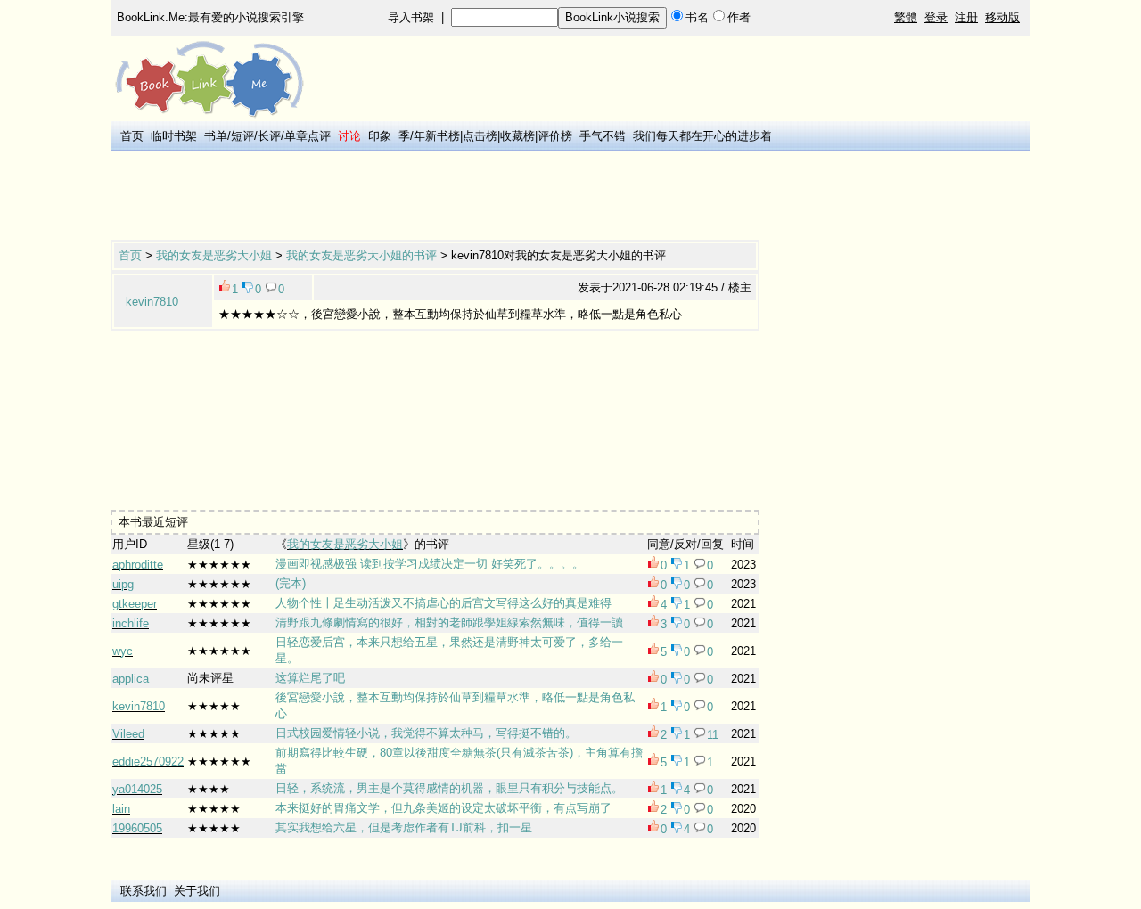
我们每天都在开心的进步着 (702, 136)
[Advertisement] (435, 197)
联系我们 (143, 890)
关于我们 (197, 890)
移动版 (1002, 17)
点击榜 (480, 136)
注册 (966, 17)
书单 (215, 136)
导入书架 (411, 17)
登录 (936, 17)
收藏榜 (517, 136)
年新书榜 (437, 136)
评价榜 (555, 136)
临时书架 (174, 136)
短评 (242, 136)
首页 (132, 136)
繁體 (905, 17)
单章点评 (307, 136)
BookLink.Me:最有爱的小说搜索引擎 (210, 17)
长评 (269, 136)
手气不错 (602, 136)
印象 (379, 136)
